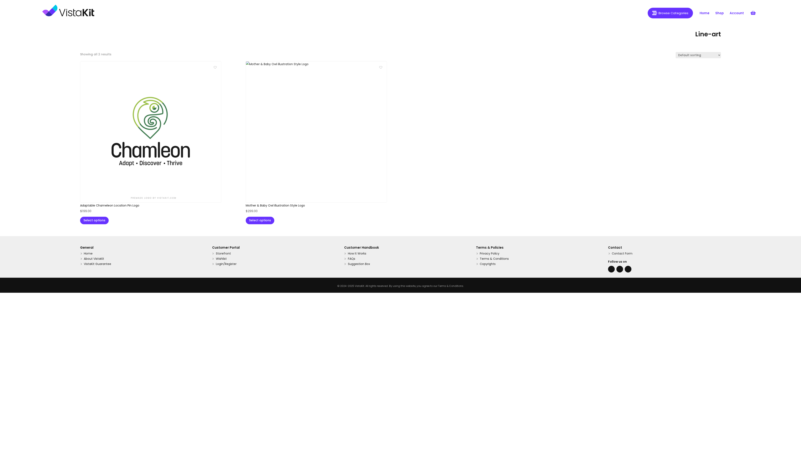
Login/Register (226, 264)
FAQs (351, 259)
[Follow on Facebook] (611, 269)
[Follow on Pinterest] (628, 269)
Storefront (223, 253)
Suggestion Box (359, 264)
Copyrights (488, 264)
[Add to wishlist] (215, 67)
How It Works (357, 253)
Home (88, 253)
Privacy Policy (489, 253)
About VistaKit (94, 259)
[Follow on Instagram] (619, 269)
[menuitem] (670, 13)
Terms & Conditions (494, 259)
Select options (94, 220)
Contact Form (622, 253)
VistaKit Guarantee (97, 264)
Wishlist (221, 259)
